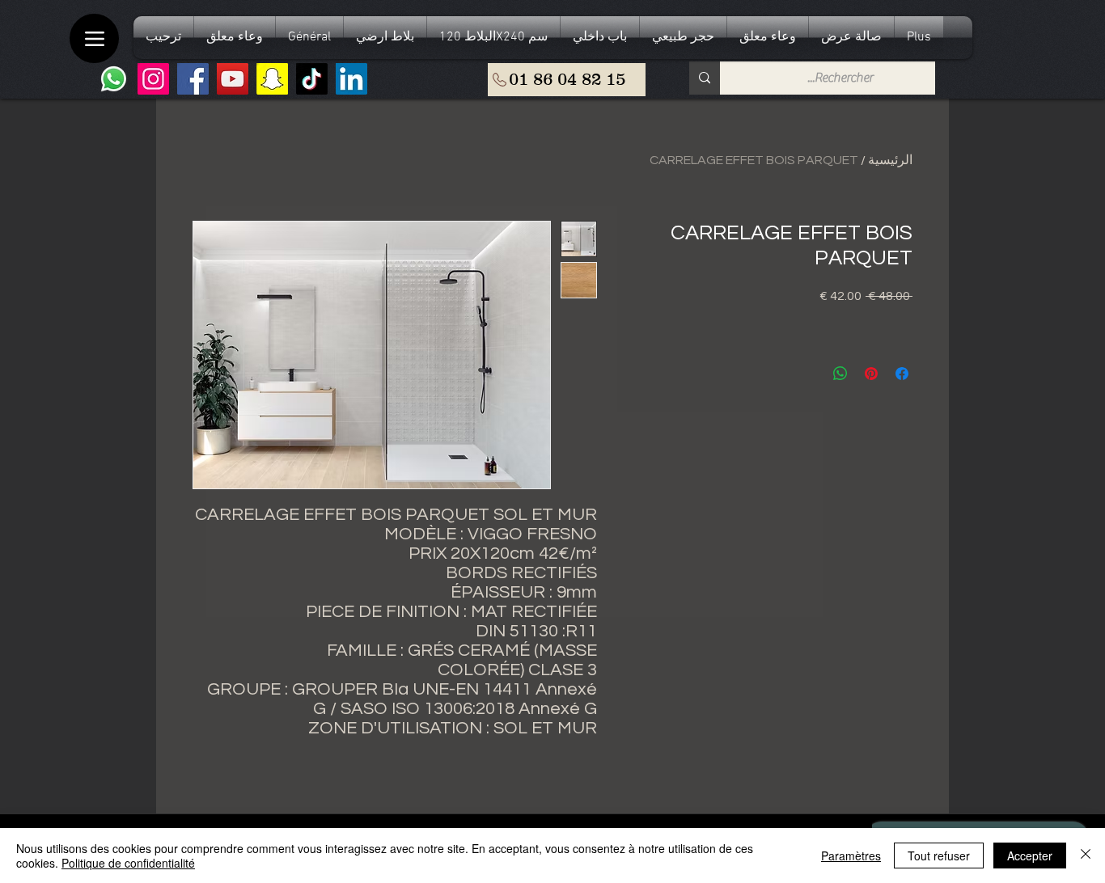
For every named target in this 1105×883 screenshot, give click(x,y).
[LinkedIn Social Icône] (351, 79)
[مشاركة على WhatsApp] (840, 373)
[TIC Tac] (312, 79)
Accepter (1029, 855)
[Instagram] (153, 79)
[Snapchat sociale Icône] (272, 79)
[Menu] (94, 38)
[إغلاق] (1085, 855)
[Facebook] (193, 79)
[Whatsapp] (113, 79)
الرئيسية (890, 160)
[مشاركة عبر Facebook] (902, 373)
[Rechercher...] (704, 78)
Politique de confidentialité (128, 863)
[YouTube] (232, 79)
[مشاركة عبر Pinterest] (871, 373)
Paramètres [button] (851, 855)
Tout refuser (939, 855)
